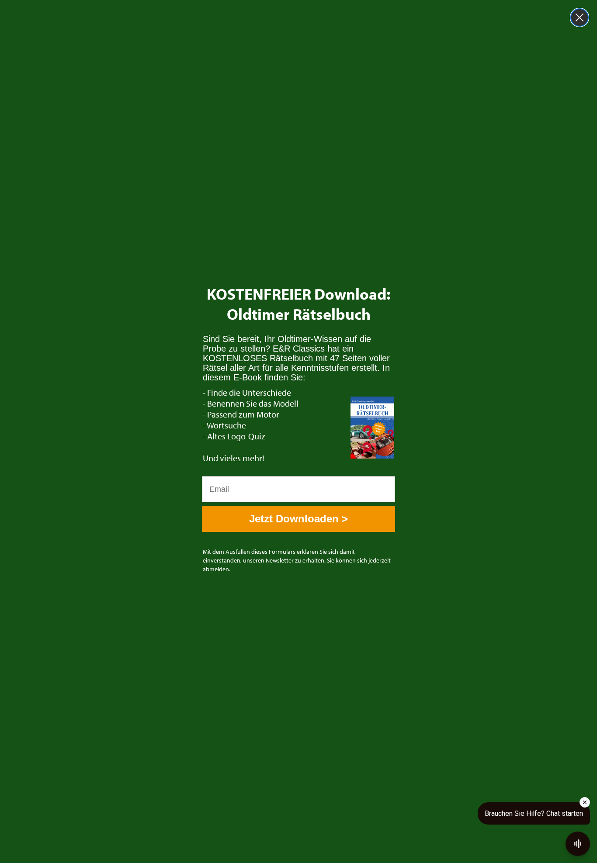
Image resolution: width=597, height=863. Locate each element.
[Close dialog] (579, 17)
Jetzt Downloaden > (298, 519)
